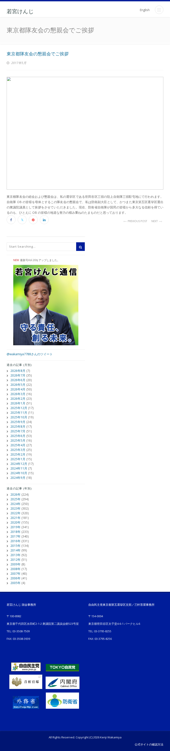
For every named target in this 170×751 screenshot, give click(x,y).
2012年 (15, 559)
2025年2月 (17, 454)
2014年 (15, 550)
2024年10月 (18, 473)
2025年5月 (17, 440)
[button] (159, 10)
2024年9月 (17, 477)
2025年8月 (17, 426)
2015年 (15, 545)
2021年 (15, 518)
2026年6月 (17, 380)
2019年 (15, 527)
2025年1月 (17, 459)
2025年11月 (18, 412)
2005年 (15, 583)
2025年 (15, 499)
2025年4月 (17, 445)
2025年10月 (18, 417)
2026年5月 (17, 384)
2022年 (15, 513)
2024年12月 (18, 464)
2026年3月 (17, 394)
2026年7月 (17, 375)
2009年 (15, 564)
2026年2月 (17, 398)
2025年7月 (17, 431)
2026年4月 (17, 389)
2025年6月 (17, 436)
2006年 (15, 578)
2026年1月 (17, 403)
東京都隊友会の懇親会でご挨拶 (38, 53)
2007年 (15, 573)
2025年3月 (17, 450)
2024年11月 (18, 468)
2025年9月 (17, 422)
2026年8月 (17, 371)
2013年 (15, 555)
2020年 (15, 522)
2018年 (15, 532)
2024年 (15, 504)
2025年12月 (18, 408)
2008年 (15, 569)
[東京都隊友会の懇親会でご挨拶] (85, 133)
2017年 (15, 536)
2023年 (15, 508)
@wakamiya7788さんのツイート (30, 354)
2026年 (15, 494)
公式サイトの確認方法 (149, 744)
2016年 (15, 541)
